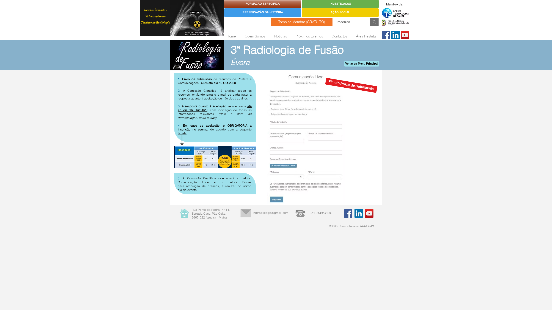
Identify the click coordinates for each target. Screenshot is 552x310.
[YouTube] (405, 35)
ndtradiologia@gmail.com (271, 213)
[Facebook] (386, 35)
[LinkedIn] (395, 35)
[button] (351, 85)
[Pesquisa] (374, 22)
